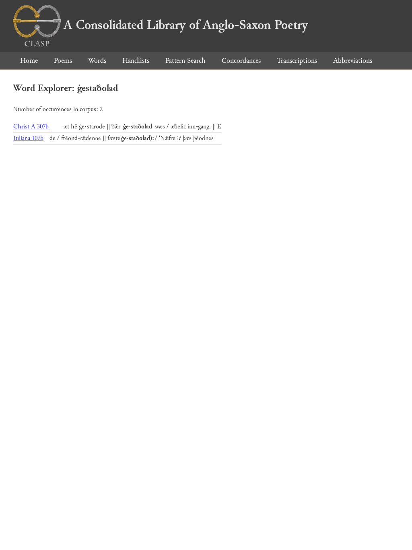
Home (29, 61)
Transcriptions (297, 61)
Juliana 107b (28, 138)
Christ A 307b (31, 126)
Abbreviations (352, 61)
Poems (63, 61)
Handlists (135, 61)
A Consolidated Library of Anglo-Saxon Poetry (186, 25)
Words (97, 61)
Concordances (241, 61)
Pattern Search (185, 61)
